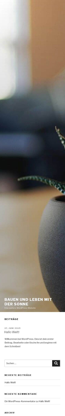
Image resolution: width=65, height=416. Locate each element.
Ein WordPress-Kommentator (20, 401)
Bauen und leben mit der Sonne (28, 301)
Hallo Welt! (11, 332)
